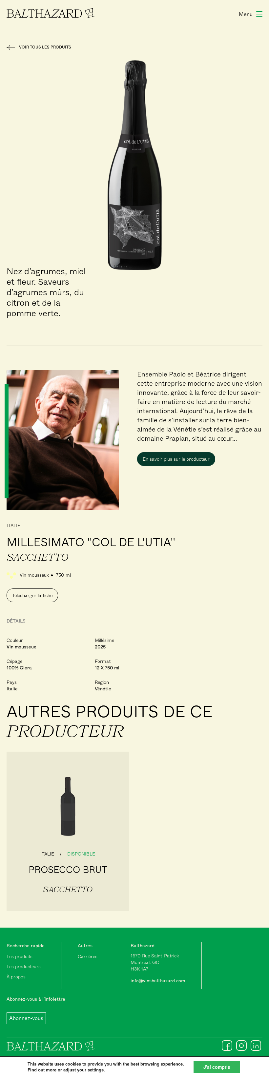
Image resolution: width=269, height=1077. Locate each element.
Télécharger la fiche (32, 595)
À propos (16, 976)
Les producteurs (24, 966)
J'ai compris (216, 1067)
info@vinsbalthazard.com (158, 980)
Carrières (87, 956)
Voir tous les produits (45, 47)
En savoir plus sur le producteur (176, 459)
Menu (246, 14)
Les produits (19, 956)
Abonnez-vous (26, 1018)
